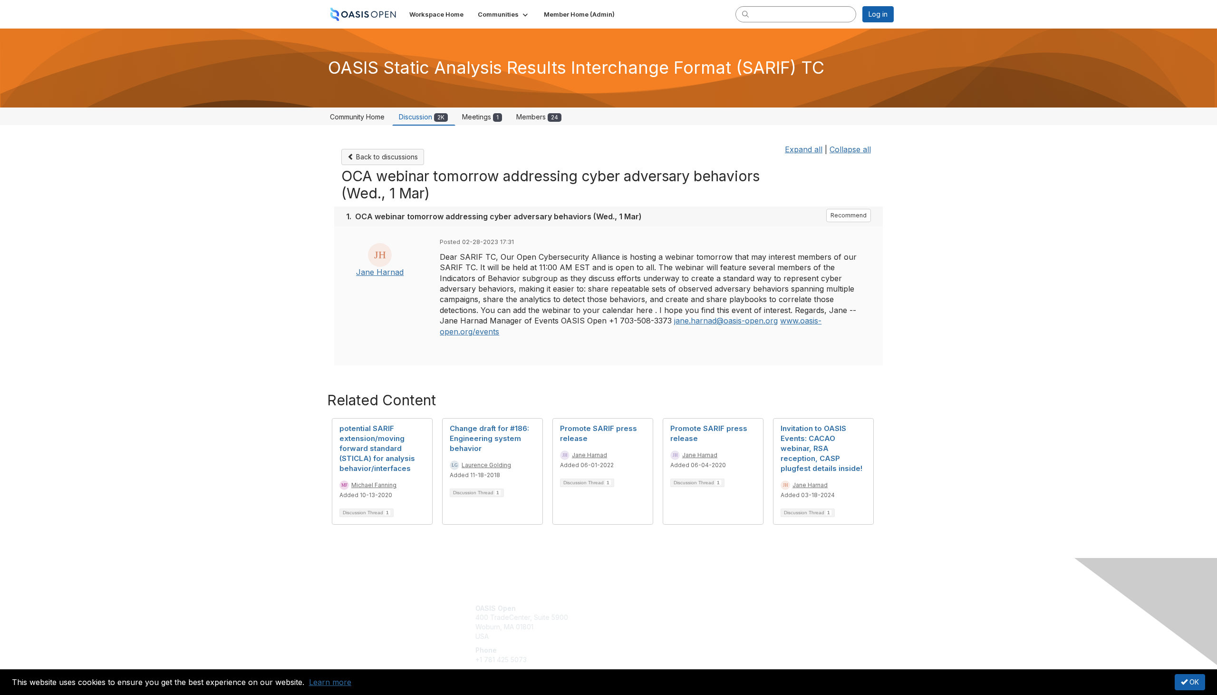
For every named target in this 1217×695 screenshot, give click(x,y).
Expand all (803, 149)
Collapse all (850, 149)
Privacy (761, 617)
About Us (764, 608)
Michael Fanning (373, 485)
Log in (878, 14)
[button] (504, 14)
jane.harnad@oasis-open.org (726, 320)
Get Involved (632, 608)
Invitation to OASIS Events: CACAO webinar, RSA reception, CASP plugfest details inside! (821, 448)
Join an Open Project (645, 622)
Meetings (480, 117)
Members (537, 117)
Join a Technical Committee (655, 636)
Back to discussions (386, 157)
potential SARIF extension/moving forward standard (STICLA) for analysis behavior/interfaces (377, 448)
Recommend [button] (849, 215)
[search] (745, 13)
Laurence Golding (486, 465)
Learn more (330, 682)
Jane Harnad (380, 272)
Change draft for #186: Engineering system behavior (489, 438)
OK (1193, 682)
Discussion (421, 117)
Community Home (357, 117)
